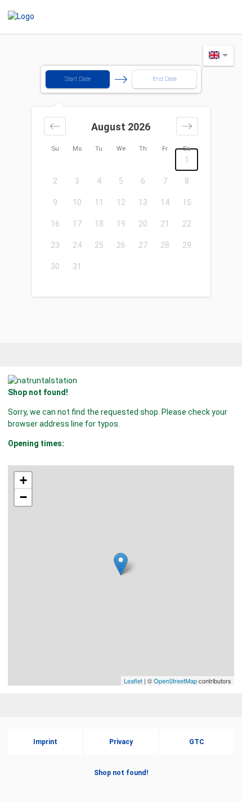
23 (55, 245)
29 (186, 245)
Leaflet (133, 680)
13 (142, 202)
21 (164, 223)
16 (55, 223)
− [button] (23, 497)
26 (121, 245)
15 (186, 202)
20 (142, 223)
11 (99, 202)
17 (77, 223)
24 (77, 245)
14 (164, 202)
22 (186, 223)
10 (77, 202)
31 (77, 266)
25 (99, 245)
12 (121, 202)
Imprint (45, 742)
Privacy (121, 742)
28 (164, 245)
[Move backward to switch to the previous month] (55, 126)
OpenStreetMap (175, 680)
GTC (196, 742)
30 (55, 266)
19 (121, 223)
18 (99, 223)
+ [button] (23, 480)
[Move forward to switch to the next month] (187, 126)
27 (142, 245)
